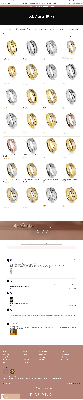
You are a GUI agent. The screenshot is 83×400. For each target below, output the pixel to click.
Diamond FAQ (5, 351)
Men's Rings (44, 3)
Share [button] (11, 276)
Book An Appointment (78, 3)
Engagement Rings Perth (43, 354)
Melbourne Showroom (26, 356)
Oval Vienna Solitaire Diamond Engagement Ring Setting (17, 274)
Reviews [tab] (8, 250)
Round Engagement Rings (64, 357)
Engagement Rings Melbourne (43, 349)
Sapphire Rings (32, 3)
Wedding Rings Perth (42, 360)
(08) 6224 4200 (28, 0)
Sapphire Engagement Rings (64, 359)
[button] (74, 276)
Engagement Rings (25, 3)
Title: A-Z (70, 36)
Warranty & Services (6, 354)
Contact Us (25, 354)
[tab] (26, 243)
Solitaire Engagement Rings (64, 349)
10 (47, 340)
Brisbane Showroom (26, 359)
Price (3, 33)
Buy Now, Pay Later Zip (6, 360)
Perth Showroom (25, 360)
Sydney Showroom (26, 357)
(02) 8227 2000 (21, 0)
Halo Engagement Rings (63, 351)
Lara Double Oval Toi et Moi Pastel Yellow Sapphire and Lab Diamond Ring (19, 286)
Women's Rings (38, 3)
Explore (54, 3)
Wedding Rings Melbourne (43, 357)
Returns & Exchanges (6, 357)
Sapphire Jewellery (63, 360)
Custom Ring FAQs (5, 349)
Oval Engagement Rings (63, 356)
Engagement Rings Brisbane (43, 351)
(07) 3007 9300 (14, 0)
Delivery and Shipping (6, 356)
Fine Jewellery (49, 3)
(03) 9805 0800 (8, 0)
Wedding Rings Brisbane (42, 359)
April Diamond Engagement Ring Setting (15, 303)
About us (24, 349)
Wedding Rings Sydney (42, 356)
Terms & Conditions (26, 362)
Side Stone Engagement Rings (65, 354)
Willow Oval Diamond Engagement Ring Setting (16, 335)
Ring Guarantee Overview (7, 359)
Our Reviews (25, 351)
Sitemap (4, 362)
